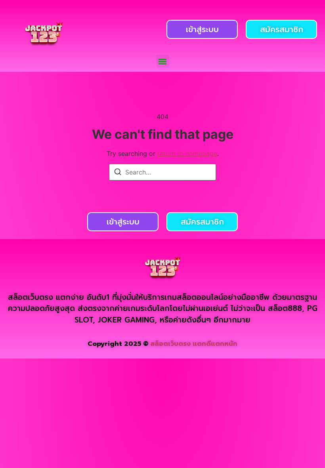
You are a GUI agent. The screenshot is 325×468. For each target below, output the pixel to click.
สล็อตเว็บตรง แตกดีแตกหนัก (193, 344)
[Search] (117, 173)
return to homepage (187, 153)
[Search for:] (162, 172)
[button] (162, 61)
